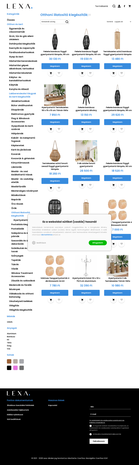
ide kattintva (46, 235)
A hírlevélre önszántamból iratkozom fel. (107, 434)
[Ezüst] (21, 361)
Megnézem (55, 66)
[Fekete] (9, 368)
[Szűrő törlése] (90, 15)
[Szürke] (21, 368)
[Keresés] (114, 6)
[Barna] (9, 361)
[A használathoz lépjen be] (59, 73)
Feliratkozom (99, 441)
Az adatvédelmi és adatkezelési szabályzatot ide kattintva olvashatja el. (106, 421)
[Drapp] (15, 361)
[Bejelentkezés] (119, 6)
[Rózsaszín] (15, 368)
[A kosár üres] (129, 6)
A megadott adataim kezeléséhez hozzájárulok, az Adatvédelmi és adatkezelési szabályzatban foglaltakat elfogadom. (109, 428)
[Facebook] (124, 6)
